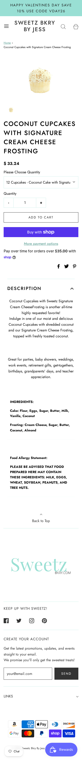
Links (8, 696)
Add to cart (41, 217)
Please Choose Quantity (22, 172)
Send (66, 673)
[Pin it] (73, 266)
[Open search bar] (63, 26)
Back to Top (41, 520)
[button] (11, 110)
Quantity (10, 193)
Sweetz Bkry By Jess (34, 26)
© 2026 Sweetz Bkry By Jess (28, 748)
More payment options (41, 243)
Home (7, 43)
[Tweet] (65, 266)
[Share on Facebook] (57, 266)
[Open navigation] (6, 26)
